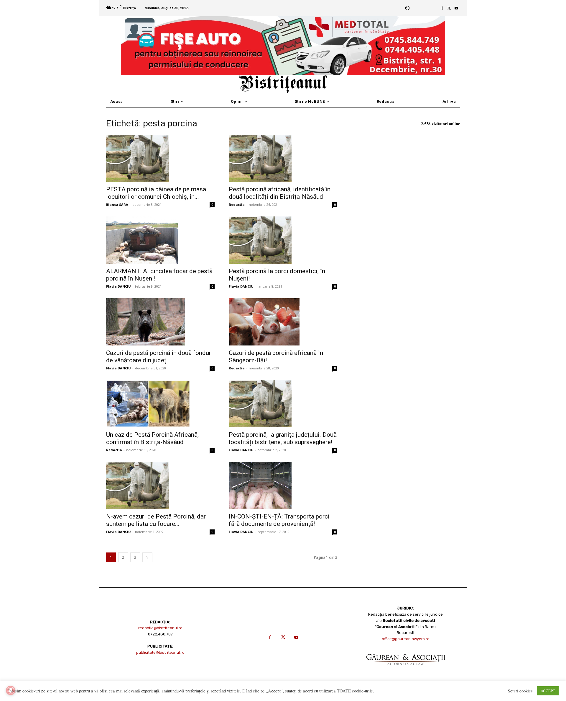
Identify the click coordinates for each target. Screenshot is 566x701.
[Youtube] (456, 8)
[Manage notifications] (10, 690)
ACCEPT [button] (548, 690)
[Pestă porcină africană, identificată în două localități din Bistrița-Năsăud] (283, 158)
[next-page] (147, 557)
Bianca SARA (117, 204)
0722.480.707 (160, 634)
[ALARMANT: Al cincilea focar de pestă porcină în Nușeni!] (160, 240)
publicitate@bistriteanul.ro (160, 652)
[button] (407, 8)
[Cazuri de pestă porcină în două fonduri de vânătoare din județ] (160, 321)
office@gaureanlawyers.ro (406, 639)
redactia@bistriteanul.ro (160, 628)
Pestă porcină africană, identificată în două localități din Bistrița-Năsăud (279, 193)
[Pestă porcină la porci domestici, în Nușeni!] (283, 240)
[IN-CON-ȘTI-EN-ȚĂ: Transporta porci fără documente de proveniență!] (283, 485)
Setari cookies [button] (520, 691)
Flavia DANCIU (118, 286)
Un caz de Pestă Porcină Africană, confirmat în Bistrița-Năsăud (152, 438)
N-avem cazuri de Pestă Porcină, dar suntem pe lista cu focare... (156, 520)
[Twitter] (449, 8)
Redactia (237, 204)
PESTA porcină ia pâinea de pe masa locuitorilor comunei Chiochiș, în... (156, 193)
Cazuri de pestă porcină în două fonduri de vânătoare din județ (159, 356)
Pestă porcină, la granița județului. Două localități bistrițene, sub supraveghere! (283, 438)
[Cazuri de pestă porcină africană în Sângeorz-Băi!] (283, 321)
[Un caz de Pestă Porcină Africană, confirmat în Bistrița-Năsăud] (160, 403)
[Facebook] (442, 8)
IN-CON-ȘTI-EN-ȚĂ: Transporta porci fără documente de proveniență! (279, 520)
